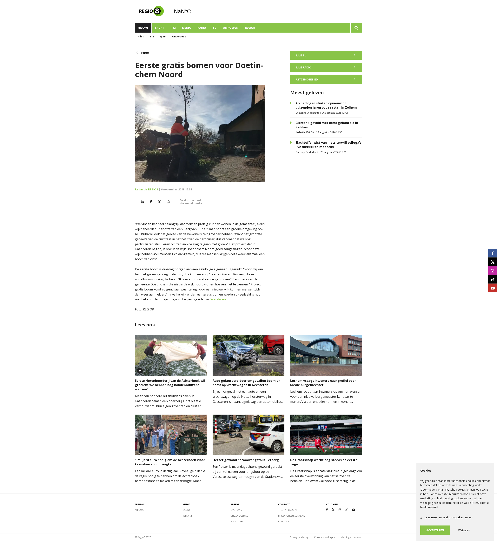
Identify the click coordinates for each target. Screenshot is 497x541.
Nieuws (143, 27)
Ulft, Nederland (192, 11)
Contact (283, 521)
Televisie (187, 515)
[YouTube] (353, 509)
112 (173, 27)
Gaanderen (218, 299)
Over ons (236, 510)
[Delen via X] (159, 202)
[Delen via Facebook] (151, 202)
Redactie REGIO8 (146, 189)
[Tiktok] (346, 509)
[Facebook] (327, 509)
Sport (159, 27)
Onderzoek (179, 36)
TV (214, 27)
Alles (141, 36)
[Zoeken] (356, 28)
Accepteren (435, 530)
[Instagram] (340, 509)
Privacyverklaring (299, 537)
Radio (201, 27)
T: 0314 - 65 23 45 (287, 510)
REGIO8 (250, 27)
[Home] (151, 11)
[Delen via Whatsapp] (168, 202)
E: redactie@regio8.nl (291, 515)
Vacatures (236, 521)
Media (186, 27)
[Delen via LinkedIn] (142, 202)
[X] (333, 509)
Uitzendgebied (239, 515)
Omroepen (230, 27)
